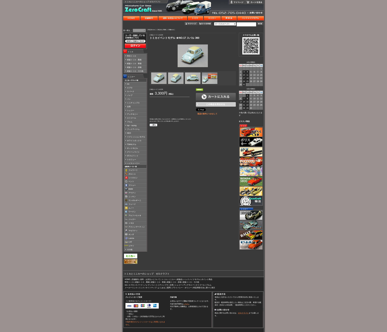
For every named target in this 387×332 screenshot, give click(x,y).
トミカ (130, 52)
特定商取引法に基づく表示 (204, 288)
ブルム (208, 285)
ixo (126, 285)
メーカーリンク (131, 288)
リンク (141, 288)
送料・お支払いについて (150, 279)
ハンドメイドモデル (192, 279)
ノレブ (146, 285)
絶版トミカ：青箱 (158, 282)
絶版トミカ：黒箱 (142, 282)
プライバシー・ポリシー (182, 288)
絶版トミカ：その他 (191, 282)
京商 (171, 285)
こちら (186, 304)
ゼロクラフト (243, 313)
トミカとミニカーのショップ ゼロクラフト (143, 2)
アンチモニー (188, 285)
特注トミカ (129, 282)
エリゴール (200, 285)
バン (152, 285)
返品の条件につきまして (207, 114)
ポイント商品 (206, 279)
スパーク (139, 285)
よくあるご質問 (164, 288)
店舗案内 (135, 279)
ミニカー (131, 77)
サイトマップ (151, 288)
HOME (127, 279)
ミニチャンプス (162, 285)
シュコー (178, 285)
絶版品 (179, 279)
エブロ (131, 285)
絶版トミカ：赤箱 (174, 282)
